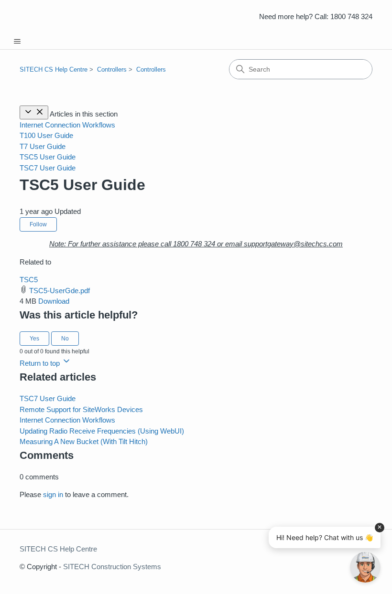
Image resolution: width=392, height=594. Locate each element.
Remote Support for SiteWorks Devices (81, 409)
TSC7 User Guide (48, 168)
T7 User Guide (42, 146)
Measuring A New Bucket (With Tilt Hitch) (84, 441)
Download (53, 301)
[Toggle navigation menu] (17, 41)
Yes (34, 338)
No (65, 338)
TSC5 (29, 280)
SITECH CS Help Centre (53, 69)
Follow (38, 224)
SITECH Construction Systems (112, 566)
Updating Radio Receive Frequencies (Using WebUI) (102, 431)
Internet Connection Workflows (67, 125)
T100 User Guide (46, 135)
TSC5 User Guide (48, 157)
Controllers (112, 69)
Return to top (41, 363)
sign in (53, 494)
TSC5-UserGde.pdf (59, 290)
